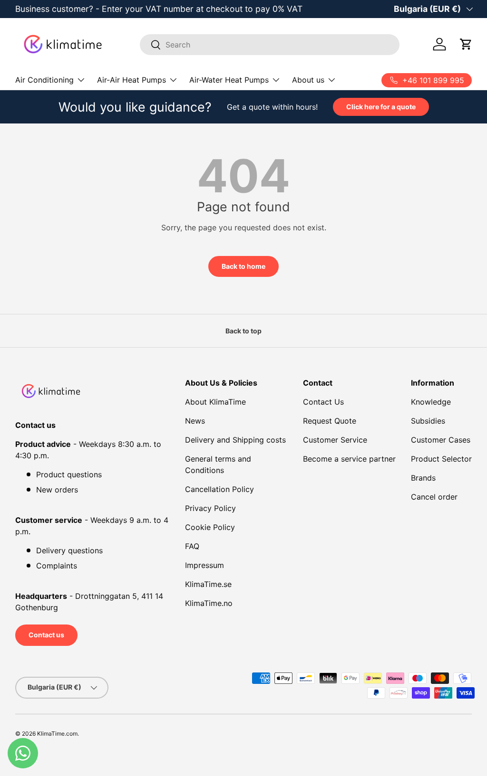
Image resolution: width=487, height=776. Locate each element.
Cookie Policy (210, 527)
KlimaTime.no (209, 603)
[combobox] (270, 44)
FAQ (192, 546)
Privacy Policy (210, 508)
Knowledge (431, 402)
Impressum (204, 565)
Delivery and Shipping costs (235, 440)
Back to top (243, 331)
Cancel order (434, 497)
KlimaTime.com (57, 733)
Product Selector (441, 459)
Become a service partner (349, 459)
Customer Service (335, 440)
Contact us (46, 635)
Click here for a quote (381, 107)
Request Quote (329, 421)
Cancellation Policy (219, 489)
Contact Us (323, 402)
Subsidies (428, 421)
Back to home (243, 266)
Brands (423, 478)
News (195, 421)
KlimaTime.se (208, 584)
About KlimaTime (215, 402)
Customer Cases (440, 440)
